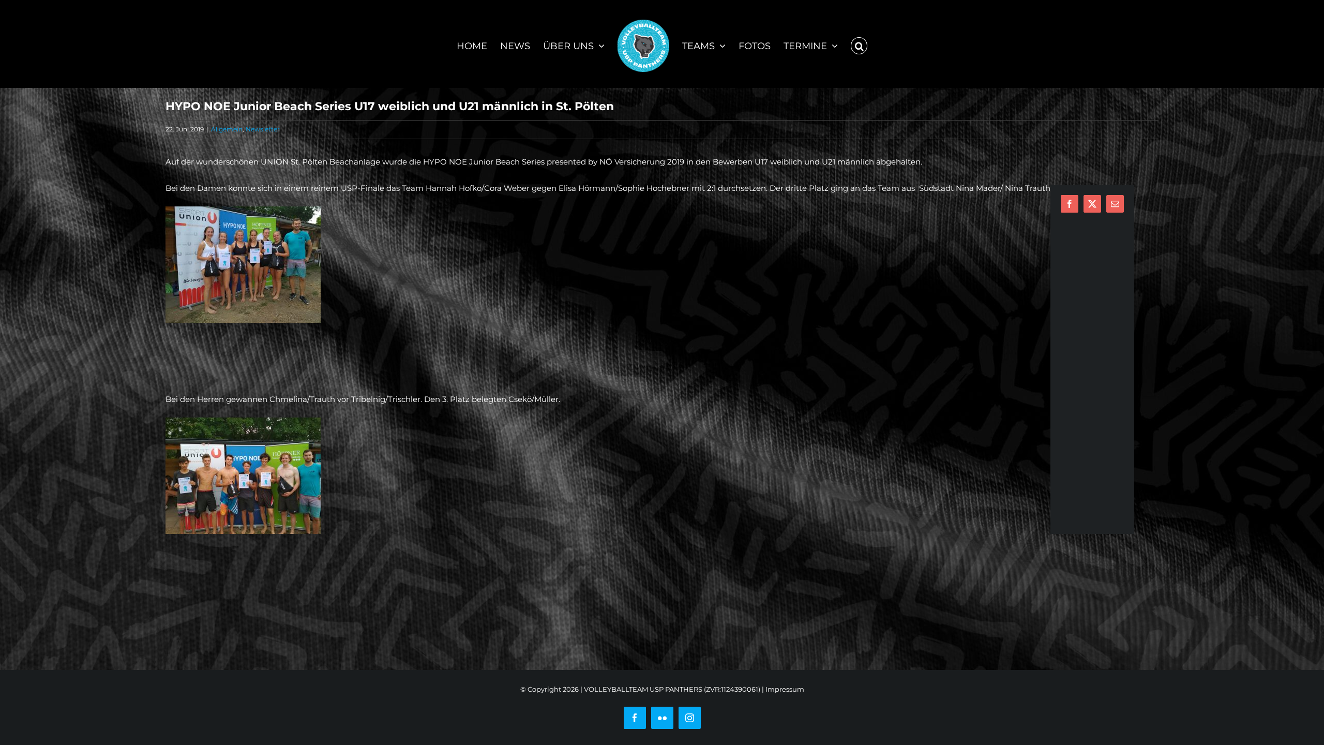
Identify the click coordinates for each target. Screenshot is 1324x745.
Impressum (784, 689)
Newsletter (263, 129)
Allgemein (227, 129)
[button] (853, 44)
